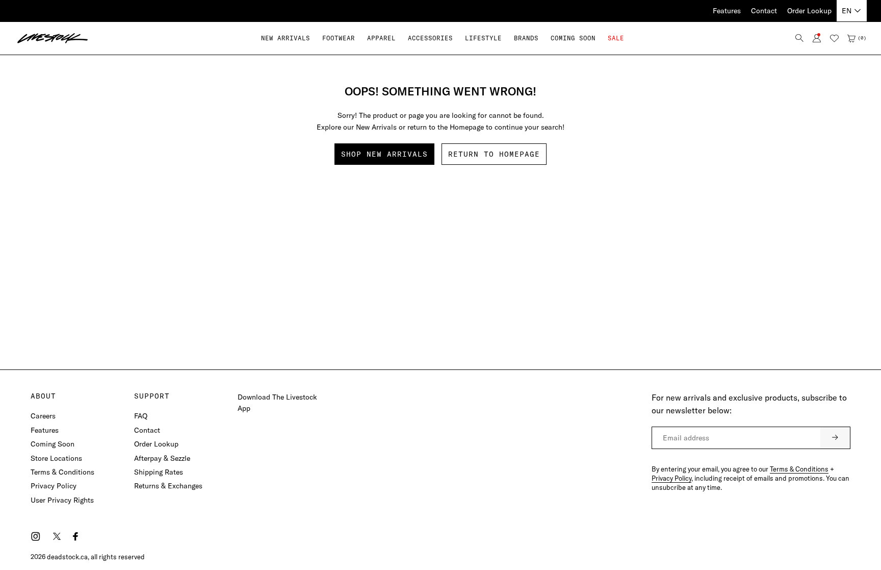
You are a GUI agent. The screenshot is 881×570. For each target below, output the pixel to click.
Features (727, 10)
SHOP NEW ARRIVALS (384, 154)
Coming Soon (52, 444)
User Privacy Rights (62, 500)
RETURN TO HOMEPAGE (494, 154)
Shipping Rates (158, 472)
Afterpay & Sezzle (162, 458)
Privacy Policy (53, 485)
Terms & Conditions (62, 472)
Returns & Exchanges (168, 485)
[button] (338, 38)
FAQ (140, 415)
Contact (764, 10)
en (846, 10)
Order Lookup (809, 10)
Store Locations (56, 458)
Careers (43, 415)
